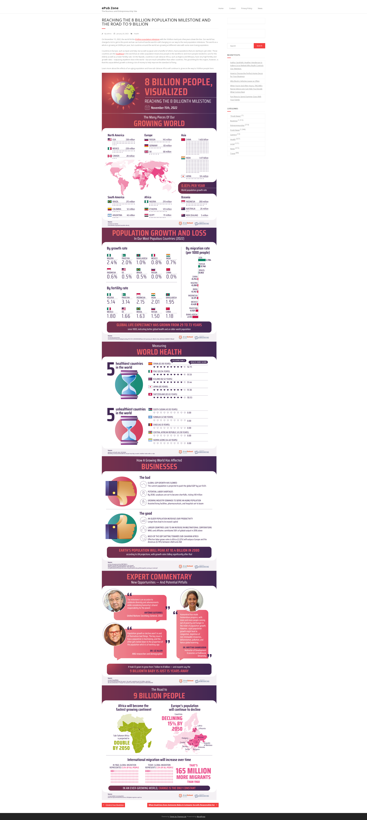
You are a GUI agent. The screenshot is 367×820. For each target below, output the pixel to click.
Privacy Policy (246, 8)
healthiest (120, 54)
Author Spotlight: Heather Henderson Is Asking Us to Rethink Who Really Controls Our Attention (246, 65)
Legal (232, 144)
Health (136, 34)
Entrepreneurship (237, 125)
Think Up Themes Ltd (178, 816)
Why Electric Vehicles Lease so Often (244, 81)
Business (233, 121)
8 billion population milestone (147, 39)
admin (109, 34)
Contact (232, 8)
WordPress (201, 816)
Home (220, 8)
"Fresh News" (235, 116)
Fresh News (235, 130)
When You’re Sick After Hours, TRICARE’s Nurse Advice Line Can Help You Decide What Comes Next (246, 89)
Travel (232, 153)
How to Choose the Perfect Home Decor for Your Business (246, 75)
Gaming (233, 134)
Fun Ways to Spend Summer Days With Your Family (245, 98)
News (260, 8)
